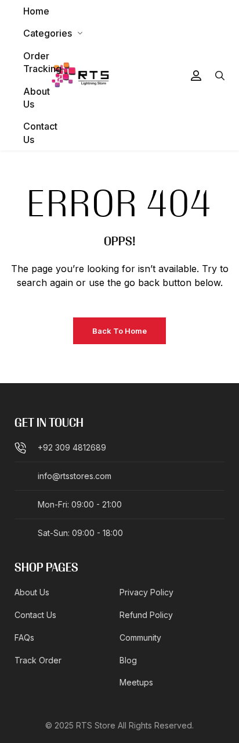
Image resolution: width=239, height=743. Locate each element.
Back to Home (119, 330)
